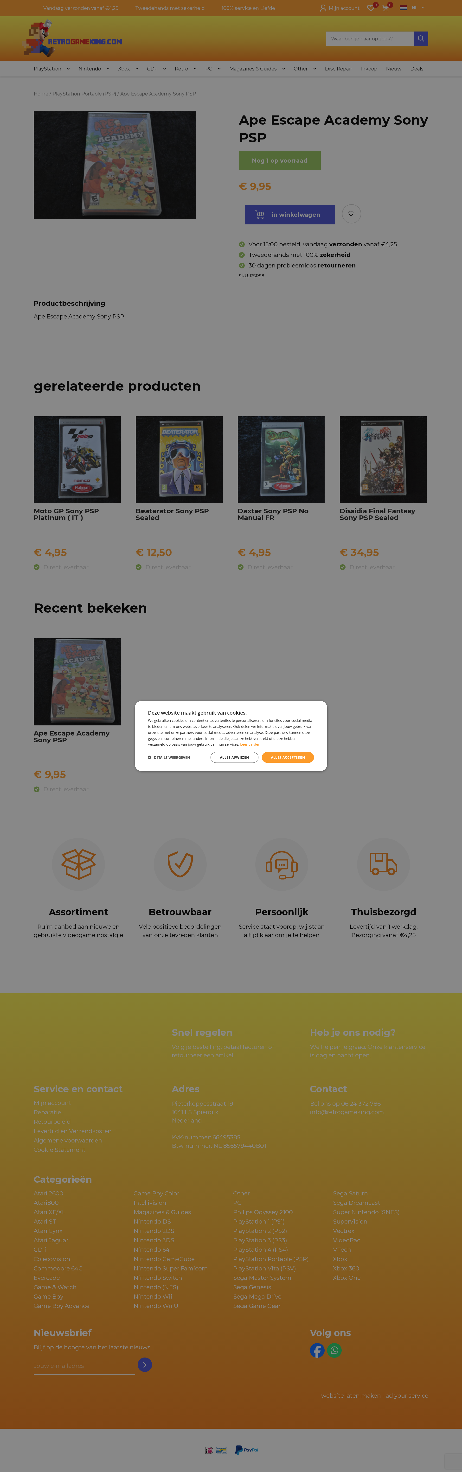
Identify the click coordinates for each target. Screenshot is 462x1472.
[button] (169, 757)
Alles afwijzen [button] (234, 757)
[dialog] (231, 736)
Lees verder (249, 744)
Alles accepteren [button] (288, 757)
